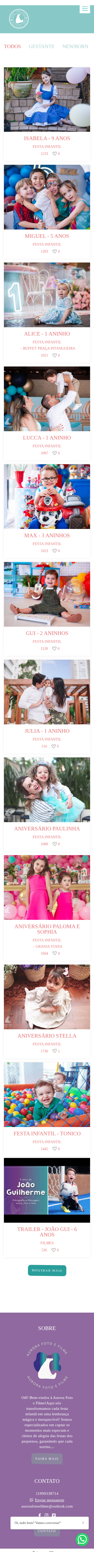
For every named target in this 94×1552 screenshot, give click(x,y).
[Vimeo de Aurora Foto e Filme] (54, 1515)
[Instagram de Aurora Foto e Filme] (46, 1515)
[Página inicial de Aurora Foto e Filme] (19, 19)
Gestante (42, 46)
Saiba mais (47, 1459)
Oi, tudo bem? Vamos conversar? (38, 1523)
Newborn (75, 46)
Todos (12, 46)
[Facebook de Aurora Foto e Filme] (39, 1515)
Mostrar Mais (47, 1271)
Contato (47, 1531)
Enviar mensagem (49, 1500)
